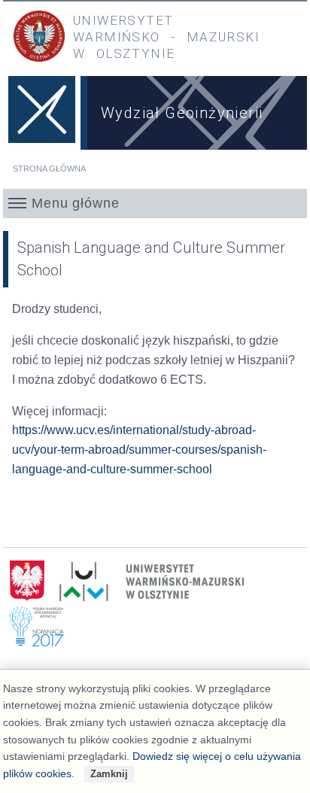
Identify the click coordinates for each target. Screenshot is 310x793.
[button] (155, 203)
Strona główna (49, 168)
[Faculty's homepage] (41, 115)
